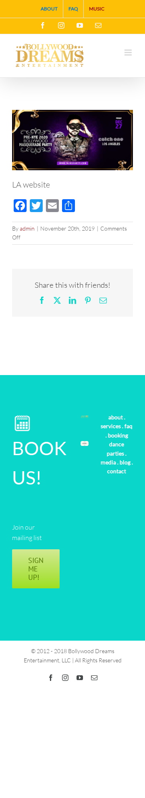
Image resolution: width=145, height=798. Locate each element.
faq (128, 426)
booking (118, 435)
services (111, 426)
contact (116, 471)
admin (27, 228)
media (108, 462)
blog (125, 462)
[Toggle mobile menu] (128, 52)
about (115, 417)
